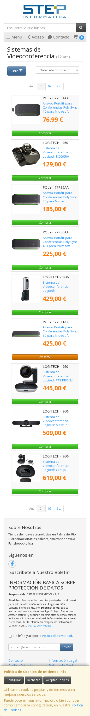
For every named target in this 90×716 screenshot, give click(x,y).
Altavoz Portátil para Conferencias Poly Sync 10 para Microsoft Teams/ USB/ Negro (60, 109)
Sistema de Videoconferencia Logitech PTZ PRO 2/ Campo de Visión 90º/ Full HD (59, 380)
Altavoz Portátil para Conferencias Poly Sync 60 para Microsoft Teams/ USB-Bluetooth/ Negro (60, 335)
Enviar (66, 647)
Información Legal (63, 660)
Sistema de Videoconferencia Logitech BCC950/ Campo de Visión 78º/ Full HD (59, 156)
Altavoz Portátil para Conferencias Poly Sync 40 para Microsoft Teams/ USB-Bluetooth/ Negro (60, 201)
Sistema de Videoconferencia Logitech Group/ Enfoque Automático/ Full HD (58, 469)
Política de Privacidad (40, 625)
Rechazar (33, 680)
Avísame (45, 357)
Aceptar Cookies (57, 680)
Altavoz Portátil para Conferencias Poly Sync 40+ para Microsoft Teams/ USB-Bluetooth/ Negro (60, 246)
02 (49, 86)
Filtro (14, 71)
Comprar (45, 133)
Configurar (13, 680)
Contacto (61, 37)
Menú (16, 37)
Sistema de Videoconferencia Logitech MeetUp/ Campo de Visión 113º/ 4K (60, 425)
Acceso (37, 37)
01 (41, 86)
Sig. (58, 86)
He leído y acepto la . (43, 636)
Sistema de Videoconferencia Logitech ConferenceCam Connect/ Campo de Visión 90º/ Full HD (57, 292)
